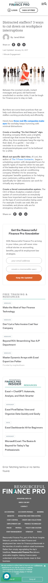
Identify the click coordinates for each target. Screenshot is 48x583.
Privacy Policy (19, 571)
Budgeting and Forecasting (29, 516)
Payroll (18, 528)
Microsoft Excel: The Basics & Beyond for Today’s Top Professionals (20, 445)
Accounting (9, 512)
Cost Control (12, 520)
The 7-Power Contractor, (23, 159)
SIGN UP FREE (28, 10)
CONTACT (24, 506)
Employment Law (14, 524)
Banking (40, 512)
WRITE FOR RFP (24, 502)
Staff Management (14, 532)
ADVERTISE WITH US (24, 498)
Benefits (10, 516)
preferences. (38, 565)
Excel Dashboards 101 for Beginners (24, 427)
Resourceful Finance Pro (19, 3)
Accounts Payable (25, 512)
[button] (7, 576)
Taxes (39, 532)
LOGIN (14, 10)
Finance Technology (33, 524)
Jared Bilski (19, 37)
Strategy (29, 532)
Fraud (9, 528)
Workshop (10, 404)
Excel (8, 422)
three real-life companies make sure (23, 122)
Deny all (32, 579)
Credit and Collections (31, 520)
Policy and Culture (33, 528)
